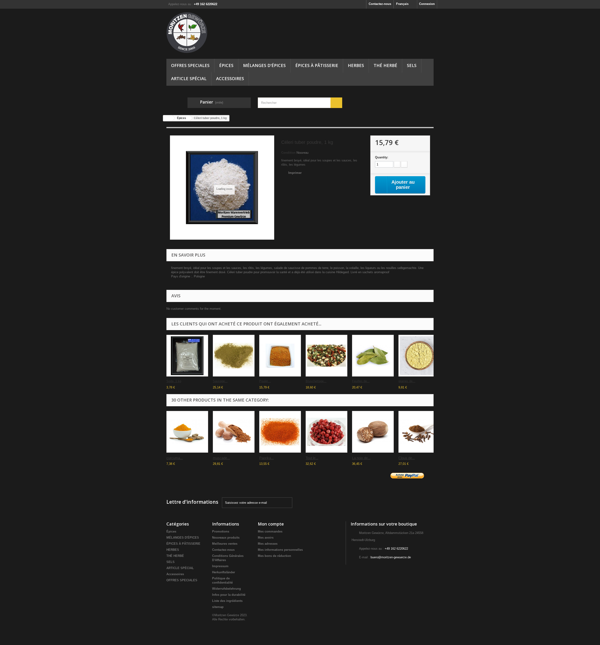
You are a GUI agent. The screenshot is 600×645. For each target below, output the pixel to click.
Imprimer (295, 173)
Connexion (427, 4)
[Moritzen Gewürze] (208, 32)
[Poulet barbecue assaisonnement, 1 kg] (280, 356)
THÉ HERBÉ (385, 65)
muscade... (221, 458)
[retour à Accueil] (167, 118)
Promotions (220, 531)
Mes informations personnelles (280, 550)
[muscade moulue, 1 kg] (234, 432)
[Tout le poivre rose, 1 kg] (326, 432)
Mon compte (271, 524)
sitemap (218, 607)
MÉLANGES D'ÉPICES (264, 65)
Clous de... (406, 458)
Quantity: (381, 157)
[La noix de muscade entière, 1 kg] (373, 432)
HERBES (356, 65)
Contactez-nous (380, 4)
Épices (226, 65)
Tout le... (312, 458)
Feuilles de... (361, 381)
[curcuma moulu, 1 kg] (187, 432)
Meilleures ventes (224, 543)
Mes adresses (268, 543)
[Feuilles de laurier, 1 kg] (373, 356)
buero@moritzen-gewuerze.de (391, 557)
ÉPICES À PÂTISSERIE (316, 65)
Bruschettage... (316, 381)
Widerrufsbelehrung (226, 588)
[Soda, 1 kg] (187, 356)
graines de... (406, 381)
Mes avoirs (266, 537)
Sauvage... (220, 381)
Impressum (220, 566)
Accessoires (230, 78)
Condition (288, 152)
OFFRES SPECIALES (190, 65)
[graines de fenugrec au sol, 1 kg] (419, 356)
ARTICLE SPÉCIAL (188, 78)
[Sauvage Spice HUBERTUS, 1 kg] (234, 356)
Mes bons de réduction (274, 556)
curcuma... (174, 458)
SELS (411, 65)
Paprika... (266, 458)
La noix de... (361, 458)
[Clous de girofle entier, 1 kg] (419, 432)
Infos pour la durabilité (228, 595)
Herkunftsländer (223, 572)
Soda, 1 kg (173, 381)
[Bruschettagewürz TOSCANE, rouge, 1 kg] (326, 356)
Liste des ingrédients (227, 601)
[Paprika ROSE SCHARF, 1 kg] (280, 432)
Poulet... (265, 381)
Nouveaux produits (226, 537)
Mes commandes (270, 531)
